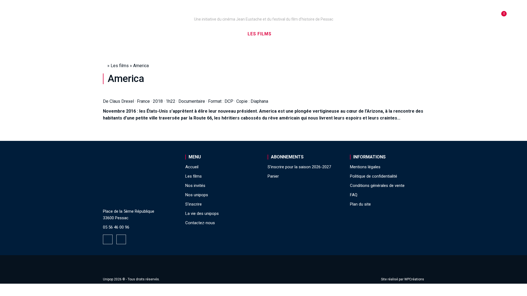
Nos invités (295, 33)
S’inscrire (332, 33)
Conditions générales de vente (377, 185)
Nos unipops (171, 33)
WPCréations (414, 279)
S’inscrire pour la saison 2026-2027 (299, 166)
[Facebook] (108, 239)
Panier (273, 176)
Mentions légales (365, 166)
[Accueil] (263, 11)
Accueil (135, 33)
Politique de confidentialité (373, 176)
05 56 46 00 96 (116, 227)
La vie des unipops (378, 33)
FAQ (353, 194)
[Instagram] (121, 239)
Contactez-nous (200, 222)
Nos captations (217, 33)
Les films (259, 33)
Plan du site (360, 204)
